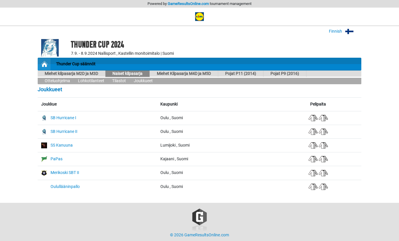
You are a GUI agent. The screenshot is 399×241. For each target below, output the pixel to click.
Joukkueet (143, 80)
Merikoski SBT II (65, 172)
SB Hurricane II (64, 131)
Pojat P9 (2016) (284, 73)
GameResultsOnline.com (188, 3)
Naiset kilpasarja (127, 73)
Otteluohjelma (57, 80)
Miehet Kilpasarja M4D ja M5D (184, 73)
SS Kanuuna (62, 145)
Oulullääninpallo (65, 186)
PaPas (57, 158)
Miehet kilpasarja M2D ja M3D (71, 73)
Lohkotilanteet (91, 80)
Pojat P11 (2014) (240, 73)
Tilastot (119, 80)
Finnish (336, 31)
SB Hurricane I (63, 117)
